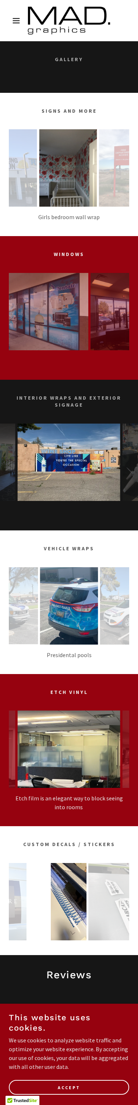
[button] (11, 20)
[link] (68, 20)
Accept (69, 1087)
